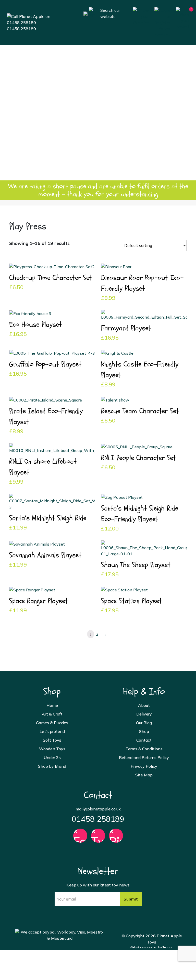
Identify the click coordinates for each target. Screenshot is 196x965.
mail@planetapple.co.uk (98, 808)
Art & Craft (98, 76)
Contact (144, 740)
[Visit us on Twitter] (98, 838)
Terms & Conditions (144, 748)
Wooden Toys (98, 137)
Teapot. (168, 947)
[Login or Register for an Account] (162, 22)
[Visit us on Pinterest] (116, 838)
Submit (131, 899)
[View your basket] (182, 17)
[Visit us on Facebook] (80, 838)
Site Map (144, 774)
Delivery (144, 714)
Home (98, 60)
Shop (144, 731)
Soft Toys (98, 122)
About (144, 705)
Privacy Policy (144, 766)
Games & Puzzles (98, 91)
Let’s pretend (98, 106)
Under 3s (98, 152)
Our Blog (144, 722)
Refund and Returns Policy (144, 757)
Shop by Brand (98, 168)
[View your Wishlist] (141, 15)
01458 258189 (21, 28)
